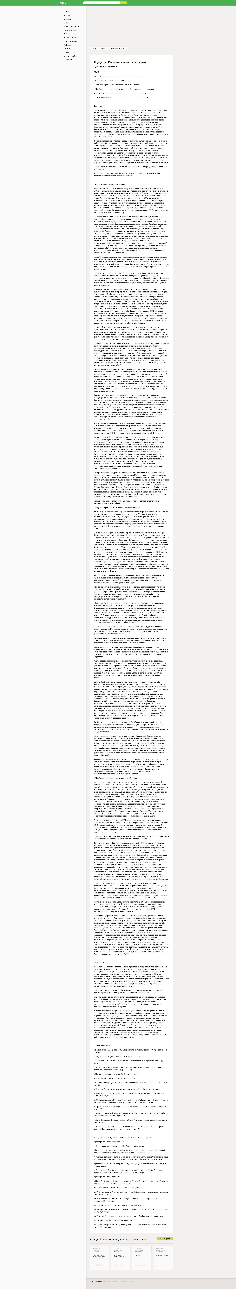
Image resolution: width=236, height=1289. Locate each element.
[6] (120, 365)
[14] (152, 670)
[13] (136, 622)
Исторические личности (117, 48)
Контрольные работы (71, 26)
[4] (110, 294)
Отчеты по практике (71, 41)
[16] (126, 804)
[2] (161, 226)
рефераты (103, 48)
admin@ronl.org (130, 1281)
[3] (108, 285)
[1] (123, 212)
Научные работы (70, 37)
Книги (66, 23)
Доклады (67, 15)
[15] (121, 792)
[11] (104, 542)
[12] (113, 552)
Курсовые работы (70, 30)
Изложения (68, 19)
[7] (165, 433)
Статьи (66, 52)
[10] (125, 516)
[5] (128, 311)
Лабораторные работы (72, 34)
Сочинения (68, 48)
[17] (141, 862)
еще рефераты (164, 1239)
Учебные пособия (70, 56)
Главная (93, 48)
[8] (160, 451)
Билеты (66, 12)
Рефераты (67, 45)
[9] (136, 496)
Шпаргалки (68, 60)
